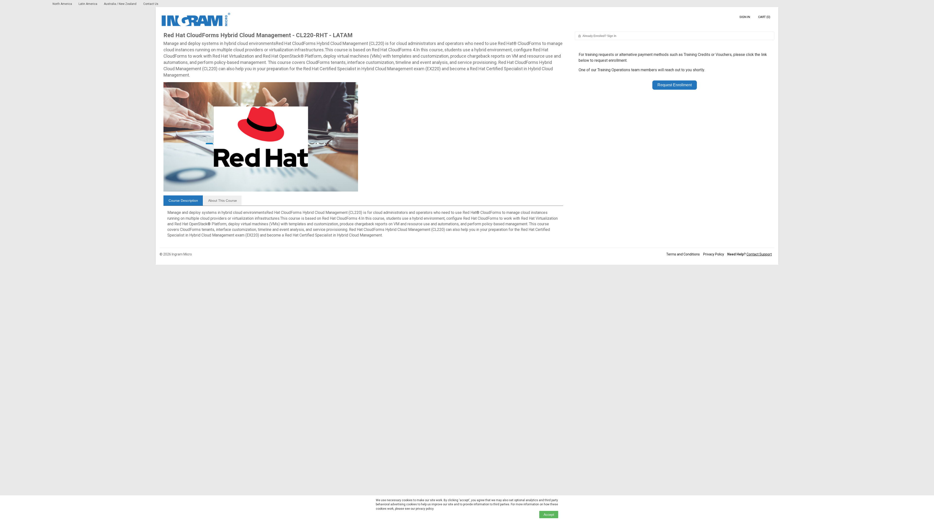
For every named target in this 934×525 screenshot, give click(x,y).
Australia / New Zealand (120, 4)
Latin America (88, 4)
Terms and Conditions (683, 254)
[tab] (183, 200)
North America (63, 4)
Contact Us (150, 4)
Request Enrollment (674, 85)
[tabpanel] (363, 226)
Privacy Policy (713, 254)
